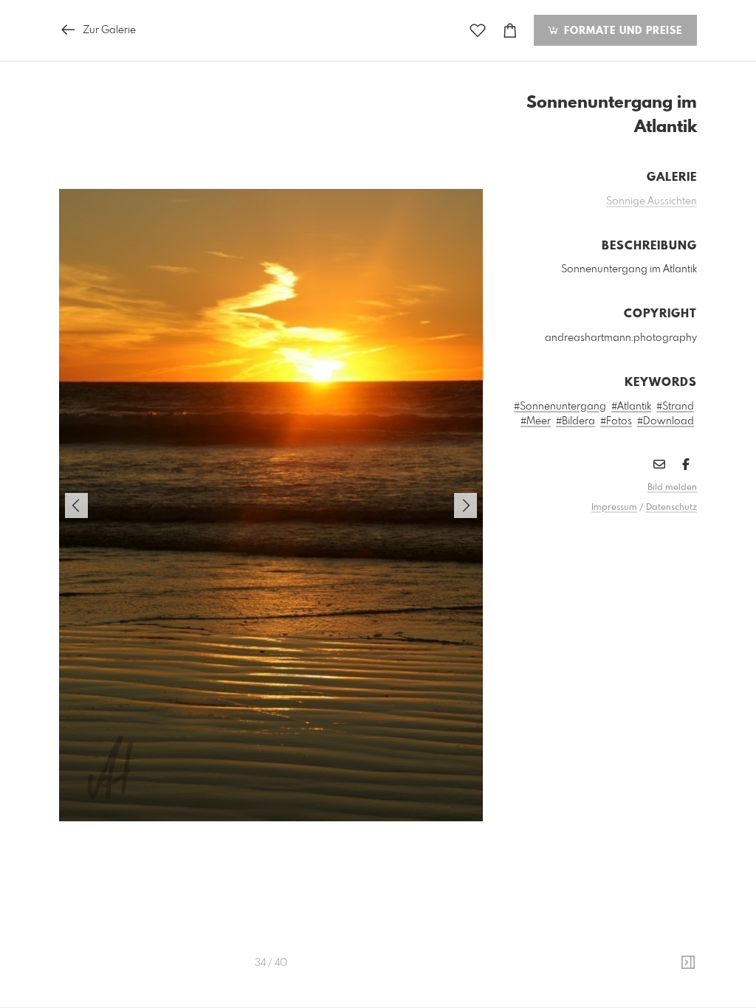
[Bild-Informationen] (688, 963)
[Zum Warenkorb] (510, 31)
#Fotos (616, 421)
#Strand (675, 406)
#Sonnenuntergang (560, 406)
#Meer (535, 421)
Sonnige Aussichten (651, 201)
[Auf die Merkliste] (478, 31)
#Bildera (575, 421)
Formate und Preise (621, 31)
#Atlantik (631, 406)
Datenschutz (671, 507)
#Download (665, 421)
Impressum (614, 507)
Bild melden (672, 487)
